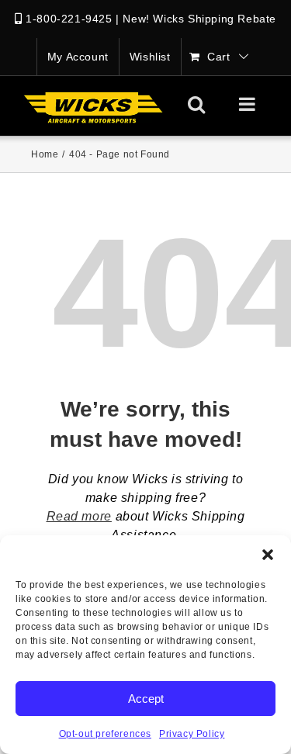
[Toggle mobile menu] (249, 104)
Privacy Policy (191, 733)
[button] (267, 554)
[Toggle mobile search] (196, 104)
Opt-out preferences (105, 733)
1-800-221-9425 (69, 18)
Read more (79, 516)
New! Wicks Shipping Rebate (199, 18)
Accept (146, 698)
